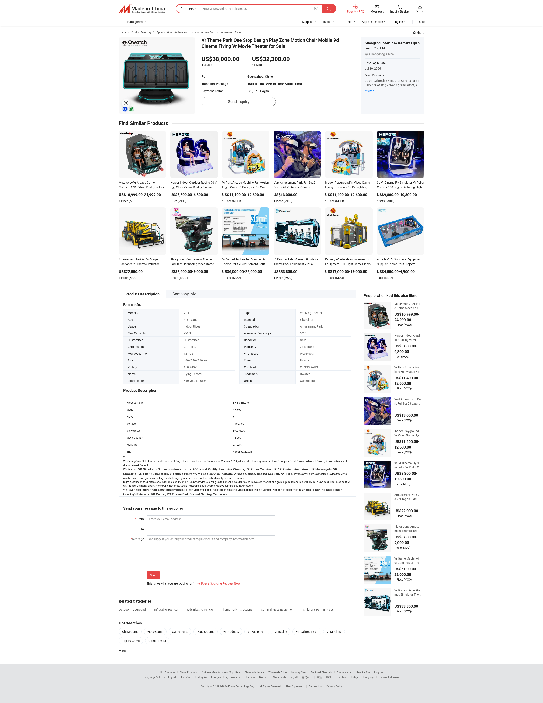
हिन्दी (328, 677)
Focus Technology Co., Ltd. (243, 686)
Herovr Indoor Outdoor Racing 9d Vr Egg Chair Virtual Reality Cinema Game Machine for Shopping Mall (407, 337)
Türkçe (354, 677)
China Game (130, 632)
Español (185, 677)
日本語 (318, 677)
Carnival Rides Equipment (277, 609)
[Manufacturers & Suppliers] (142, 8)
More (368, 91)
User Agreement (295, 686)
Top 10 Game (131, 641)
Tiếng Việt (368, 677)
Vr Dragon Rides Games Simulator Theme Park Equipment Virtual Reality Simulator (407, 592)
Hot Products (167, 672)
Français (216, 677)
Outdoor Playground (132, 609)
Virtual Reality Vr (307, 632)
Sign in (420, 11)
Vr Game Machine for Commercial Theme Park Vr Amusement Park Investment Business (407, 560)
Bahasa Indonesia (389, 677)
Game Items (180, 632)
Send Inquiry (238, 101)
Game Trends (157, 641)
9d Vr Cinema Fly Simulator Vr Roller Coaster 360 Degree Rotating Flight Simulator (407, 465)
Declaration (315, 686)
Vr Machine (334, 632)
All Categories (134, 22)
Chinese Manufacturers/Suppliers (221, 672)
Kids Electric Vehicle (200, 609)
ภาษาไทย (340, 677)
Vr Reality (280, 632)
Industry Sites (298, 672)
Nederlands (279, 677)
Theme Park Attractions (236, 609)
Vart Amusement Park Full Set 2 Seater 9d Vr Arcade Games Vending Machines (407, 401)
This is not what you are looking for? (170, 583)
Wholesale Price (277, 672)
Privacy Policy (334, 686)
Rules (421, 22)
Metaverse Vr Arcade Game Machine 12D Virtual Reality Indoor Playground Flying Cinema (407, 306)
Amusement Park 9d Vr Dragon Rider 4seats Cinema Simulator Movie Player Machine (407, 497)
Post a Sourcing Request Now (218, 583)
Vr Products (231, 632)
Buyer (327, 22)
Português (201, 677)
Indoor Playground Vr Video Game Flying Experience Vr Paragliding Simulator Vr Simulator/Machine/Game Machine (407, 433)
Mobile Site (363, 672)
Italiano (250, 677)
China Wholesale (254, 672)
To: (142, 529)
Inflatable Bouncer (166, 609)
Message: (137, 539)
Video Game (155, 632)
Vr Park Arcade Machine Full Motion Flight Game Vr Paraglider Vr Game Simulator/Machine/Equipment (407, 369)
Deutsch (264, 677)
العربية (294, 677)
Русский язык (234, 677)
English (172, 677)
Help (348, 22)
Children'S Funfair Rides (318, 609)
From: (139, 519)
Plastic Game (205, 632)
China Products (188, 672)
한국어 (306, 677)
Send (153, 575)
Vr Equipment (257, 632)
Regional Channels (321, 672)
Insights (378, 672)
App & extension (372, 22)
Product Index (345, 672)
